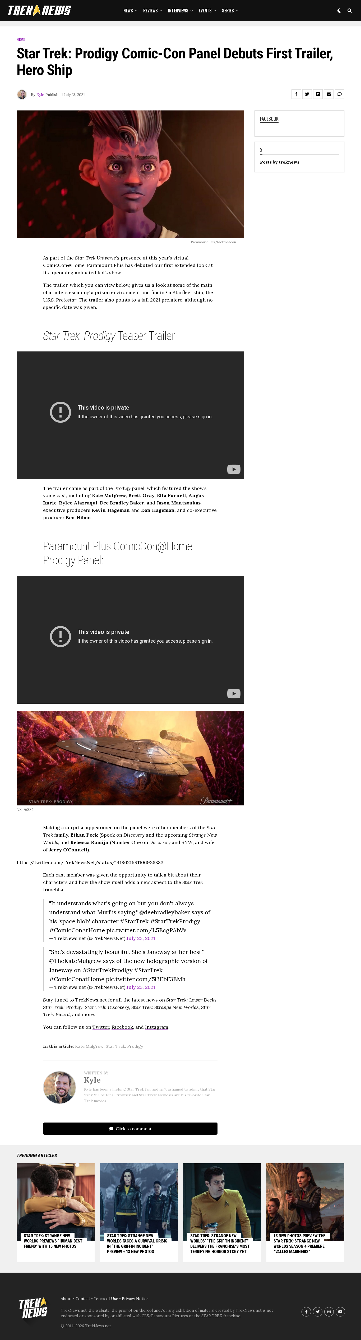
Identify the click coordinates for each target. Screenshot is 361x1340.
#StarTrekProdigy (175, 921)
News (128, 10)
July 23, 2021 (141, 938)
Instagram (156, 1027)
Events (205, 10)
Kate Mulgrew (89, 1046)
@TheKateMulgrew (75, 961)
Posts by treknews (279, 162)
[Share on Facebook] (296, 94)
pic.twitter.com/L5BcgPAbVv (146, 930)
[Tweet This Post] (307, 94)
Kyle (40, 94)
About (66, 1298)
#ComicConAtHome (77, 930)
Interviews (178, 10)
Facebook (122, 1027)
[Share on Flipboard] (318, 94)
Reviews (150, 10)
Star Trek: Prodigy (124, 1046)
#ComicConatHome (76, 979)
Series (228, 10)
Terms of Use (106, 1298)
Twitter (100, 1027)
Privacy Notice (135, 1298)
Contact (83, 1298)
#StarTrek (134, 921)
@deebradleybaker (164, 912)
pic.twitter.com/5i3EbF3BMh (146, 979)
